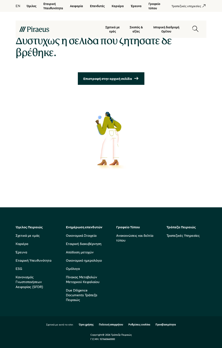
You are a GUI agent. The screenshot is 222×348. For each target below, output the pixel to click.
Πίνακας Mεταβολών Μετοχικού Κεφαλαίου (83, 279)
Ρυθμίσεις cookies (139, 324)
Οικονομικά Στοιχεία (81, 235)
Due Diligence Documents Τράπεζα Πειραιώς (81, 295)
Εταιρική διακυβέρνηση (83, 243)
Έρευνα (21, 252)
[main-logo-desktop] (58, 29)
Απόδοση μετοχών (80, 252)
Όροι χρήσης (86, 324)
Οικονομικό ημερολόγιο (84, 260)
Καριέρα (22, 243)
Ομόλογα (73, 268)
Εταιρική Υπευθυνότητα (33, 260)
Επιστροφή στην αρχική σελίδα (107, 78)
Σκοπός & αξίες (136, 29)
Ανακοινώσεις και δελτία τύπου (134, 238)
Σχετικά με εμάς (112, 29)
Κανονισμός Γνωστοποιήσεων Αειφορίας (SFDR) (29, 282)
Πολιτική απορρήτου (111, 324)
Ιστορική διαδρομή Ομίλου (166, 29)
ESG (19, 268)
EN (18, 5)
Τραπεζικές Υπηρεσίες (183, 235)
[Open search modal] (195, 29)
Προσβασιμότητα (165, 324)
